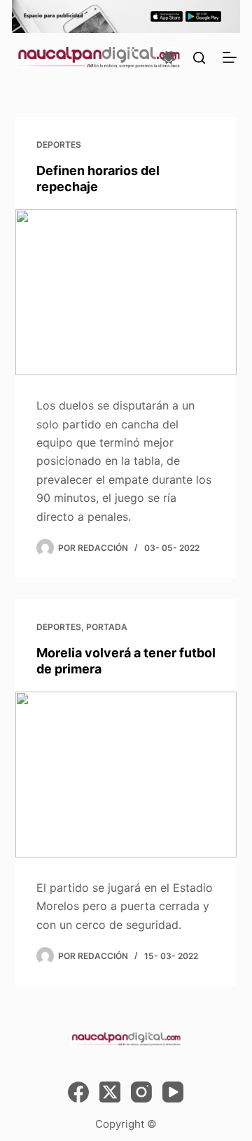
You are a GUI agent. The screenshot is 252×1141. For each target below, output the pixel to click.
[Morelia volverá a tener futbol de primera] (126, 775)
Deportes (58, 144)
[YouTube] (172, 1092)
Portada (106, 627)
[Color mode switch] (169, 57)
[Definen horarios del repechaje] (126, 292)
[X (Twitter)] (109, 1092)
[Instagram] (141, 1092)
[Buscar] (199, 58)
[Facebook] (78, 1092)
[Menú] (230, 57)
